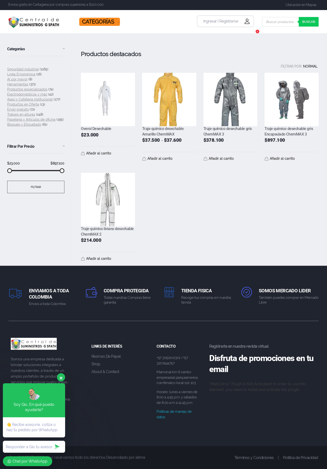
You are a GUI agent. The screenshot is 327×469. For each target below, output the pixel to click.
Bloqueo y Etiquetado (24, 124)
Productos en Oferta (23, 104)
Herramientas (17, 84)
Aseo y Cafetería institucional (30, 99)
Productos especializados (27, 89)
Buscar (308, 21)
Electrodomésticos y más (27, 94)
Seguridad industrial (23, 69)
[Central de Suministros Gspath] (33, 22)
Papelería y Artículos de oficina (31, 119)
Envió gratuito (18, 109)
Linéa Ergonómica (21, 74)
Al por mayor (17, 79)
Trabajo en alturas (21, 114)
